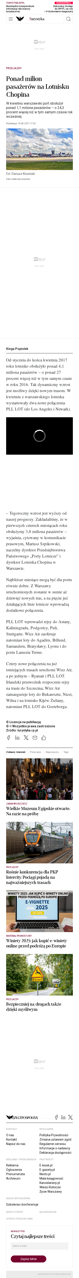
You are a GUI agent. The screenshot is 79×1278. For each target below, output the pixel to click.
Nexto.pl (45, 1174)
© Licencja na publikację (23, 722)
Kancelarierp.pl (50, 1183)
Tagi (65, 752)
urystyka (36, 19)
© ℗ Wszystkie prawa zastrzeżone (30, 726)
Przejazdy (14, 68)
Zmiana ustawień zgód (55, 1139)
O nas (10, 1135)
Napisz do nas (15, 1144)
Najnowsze (52, 752)
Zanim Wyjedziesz (16, 804)
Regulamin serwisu (53, 1144)
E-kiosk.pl (46, 1165)
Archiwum (13, 1178)
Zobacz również (15, 752)
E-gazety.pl (47, 1169)
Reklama (12, 1165)
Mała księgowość (51, 1178)
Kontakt (11, 1139)
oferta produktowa (19, 1218)
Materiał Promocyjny (19, 936)
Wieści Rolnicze (50, 1187)
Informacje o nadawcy (55, 1148)
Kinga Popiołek (17, 349)
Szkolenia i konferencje (22, 1204)
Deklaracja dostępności (55, 1152)
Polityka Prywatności (54, 1135)
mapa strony (14, 1212)
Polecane (35, 752)
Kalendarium (48, 1212)
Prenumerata (15, 1174)
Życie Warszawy (51, 1191)
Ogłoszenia (14, 1169)
